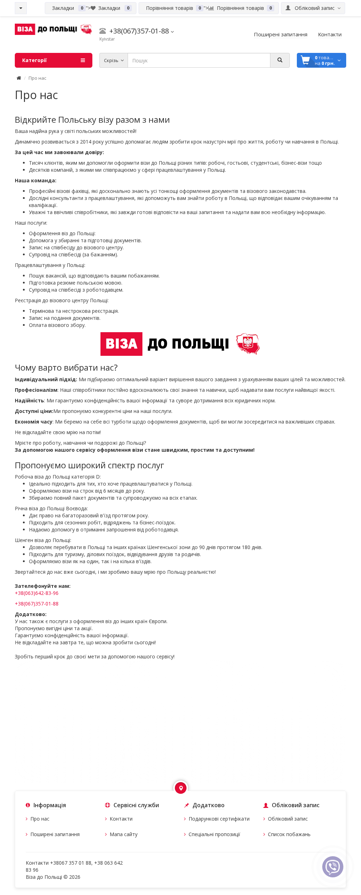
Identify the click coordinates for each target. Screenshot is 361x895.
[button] (180, 788)
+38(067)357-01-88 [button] (138, 31)
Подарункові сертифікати (219, 818)
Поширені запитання (55, 834)
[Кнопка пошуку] (280, 60)
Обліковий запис (288, 818)
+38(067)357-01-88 (37, 603)
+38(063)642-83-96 (37, 593)
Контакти (121, 818)
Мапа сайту (123, 834)
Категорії (34, 60)
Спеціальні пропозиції (214, 834)
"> (89, 8)
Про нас (39, 818)
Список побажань (289, 834)
